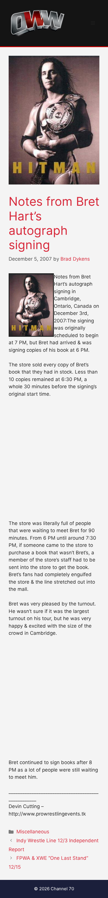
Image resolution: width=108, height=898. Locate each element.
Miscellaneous (32, 831)
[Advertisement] (54, 461)
